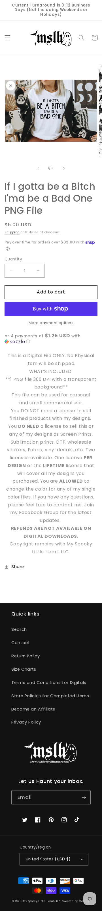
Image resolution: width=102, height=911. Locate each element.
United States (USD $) (48, 859)
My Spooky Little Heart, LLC (42, 901)
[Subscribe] (83, 797)
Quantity (13, 259)
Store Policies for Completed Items (50, 696)
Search (19, 629)
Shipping (12, 232)
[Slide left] (38, 168)
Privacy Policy (26, 722)
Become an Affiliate (33, 709)
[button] (7, 37)
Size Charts (23, 669)
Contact (20, 643)
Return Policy (25, 656)
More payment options (51, 322)
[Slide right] (64, 168)
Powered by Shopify (76, 901)
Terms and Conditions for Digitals (48, 682)
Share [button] (17, 566)
